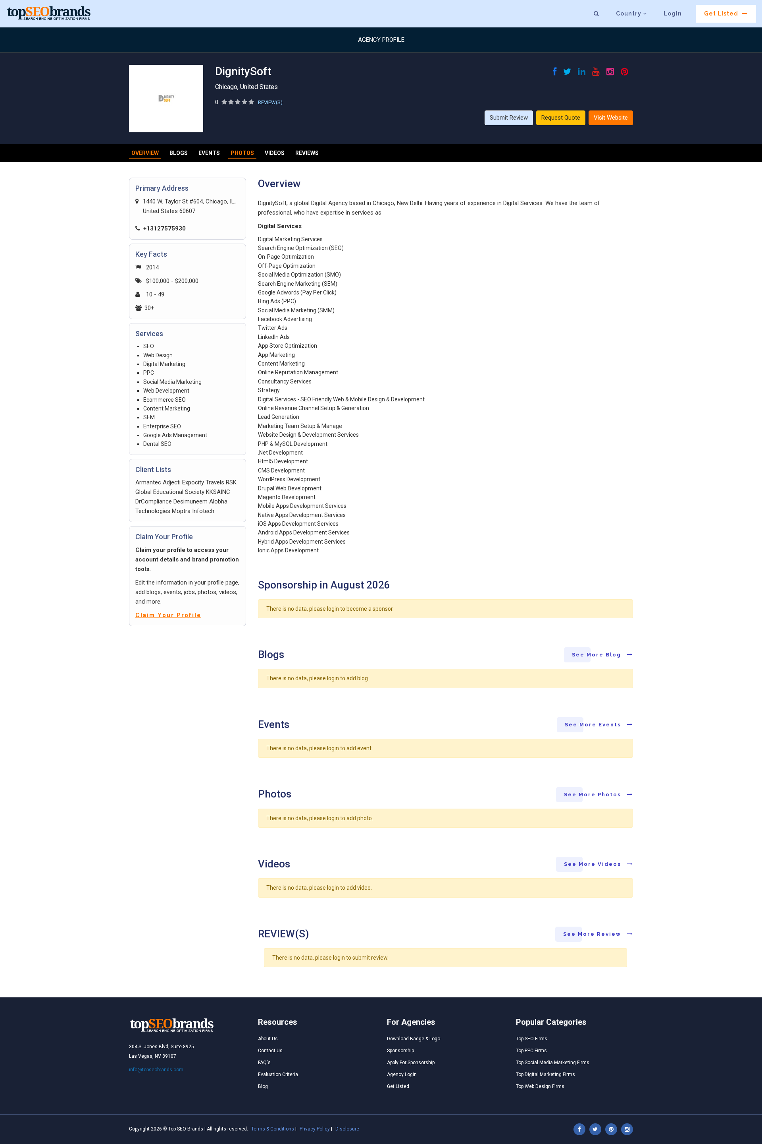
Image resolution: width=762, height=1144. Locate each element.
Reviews (307, 153)
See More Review (593, 934)
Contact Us (270, 1050)
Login (673, 13)
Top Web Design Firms (540, 1086)
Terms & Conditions (272, 1129)
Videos (275, 153)
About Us (268, 1038)
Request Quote (560, 117)
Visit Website (611, 117)
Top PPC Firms (531, 1050)
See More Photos (593, 795)
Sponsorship (400, 1050)
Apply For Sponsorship (411, 1062)
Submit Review (509, 117)
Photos (242, 153)
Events (209, 153)
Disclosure (347, 1129)
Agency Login (402, 1074)
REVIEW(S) (270, 102)
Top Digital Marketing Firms (545, 1074)
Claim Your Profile (168, 615)
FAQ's (264, 1062)
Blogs (178, 153)
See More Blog (597, 655)
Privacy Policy (315, 1129)
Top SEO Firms (531, 1038)
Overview (145, 153)
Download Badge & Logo (413, 1038)
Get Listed (722, 13)
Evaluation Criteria (278, 1074)
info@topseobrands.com (156, 1069)
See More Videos (593, 864)
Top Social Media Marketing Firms (552, 1062)
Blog (263, 1086)
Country (629, 13)
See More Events (594, 725)
